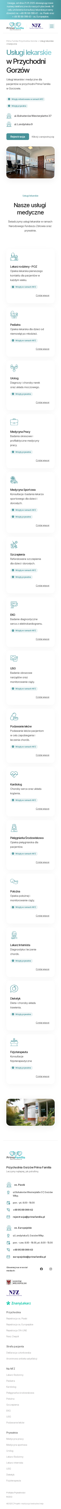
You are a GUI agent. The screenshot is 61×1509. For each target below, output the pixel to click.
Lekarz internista (14, 1462)
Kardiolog (11, 1386)
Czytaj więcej (42, 295)
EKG (8, 1410)
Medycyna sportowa (16, 1444)
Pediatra (10, 1380)
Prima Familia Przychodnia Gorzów (21, 41)
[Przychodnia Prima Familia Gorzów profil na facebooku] (41, 1269)
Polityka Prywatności (15, 1492)
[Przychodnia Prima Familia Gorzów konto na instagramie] (51, 1269)
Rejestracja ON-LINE (16, 1330)
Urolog (9, 1450)
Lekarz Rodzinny (14, 1375)
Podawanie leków (15, 1422)
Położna (10, 1398)
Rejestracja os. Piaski (16, 1318)
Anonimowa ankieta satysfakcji (21, 1358)
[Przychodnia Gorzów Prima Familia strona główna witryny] (15, 26)
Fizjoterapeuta (13, 1480)
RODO (9, 1497)
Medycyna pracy (15, 1438)
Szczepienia (12, 1404)
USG (8, 1416)
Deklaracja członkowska (18, 1352)
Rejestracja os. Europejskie (19, 1324)
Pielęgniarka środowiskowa (20, 1392)
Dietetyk (10, 1474)
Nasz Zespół (12, 1336)
